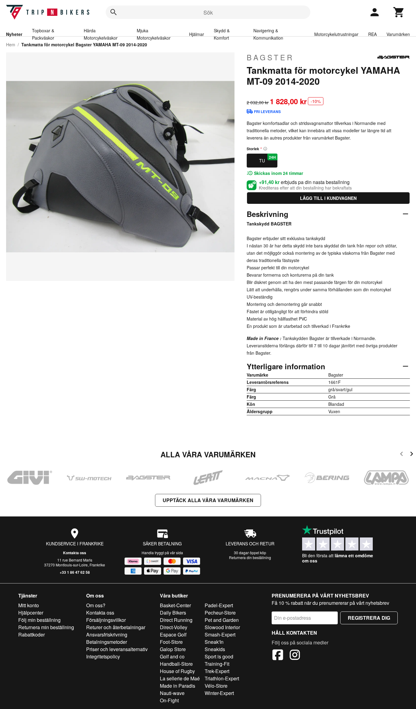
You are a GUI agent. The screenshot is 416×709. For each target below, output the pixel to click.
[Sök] (113, 12)
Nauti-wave (172, 693)
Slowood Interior (222, 627)
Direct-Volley (173, 627)
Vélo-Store (216, 685)
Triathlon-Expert (222, 678)
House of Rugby (177, 671)
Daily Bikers (173, 612)
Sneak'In (214, 641)
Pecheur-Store (220, 612)
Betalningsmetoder (106, 641)
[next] (411, 454)
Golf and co (172, 656)
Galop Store (173, 649)
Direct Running (176, 619)
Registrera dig (369, 617)
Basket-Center (175, 605)
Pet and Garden (222, 619)
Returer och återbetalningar (115, 627)
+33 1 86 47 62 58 (75, 572)
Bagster (270, 57)
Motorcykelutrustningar (336, 34)
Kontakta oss (74, 552)
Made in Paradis (177, 685)
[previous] (401, 454)
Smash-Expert (220, 634)
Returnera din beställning (250, 557)
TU (267, 159)
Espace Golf (173, 634)
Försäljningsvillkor (106, 619)
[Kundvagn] (399, 12)
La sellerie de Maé (180, 678)
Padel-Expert (219, 605)
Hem (10, 44)
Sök (208, 12)
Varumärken (398, 34)
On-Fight (169, 700)
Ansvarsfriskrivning (106, 634)
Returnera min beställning (46, 627)
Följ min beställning (39, 619)
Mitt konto (28, 605)
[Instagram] (295, 656)
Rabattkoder (31, 634)
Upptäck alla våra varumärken (208, 500)
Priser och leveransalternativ (117, 649)
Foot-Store (171, 641)
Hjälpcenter (30, 612)
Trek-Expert (217, 671)
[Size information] (265, 149)
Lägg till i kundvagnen (328, 198)
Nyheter (14, 34)
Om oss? (95, 605)
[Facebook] (278, 656)
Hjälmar (196, 34)
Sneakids (215, 649)
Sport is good (219, 656)
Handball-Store (176, 663)
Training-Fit (217, 663)
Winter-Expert (219, 693)
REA (372, 34)
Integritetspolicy (103, 656)
